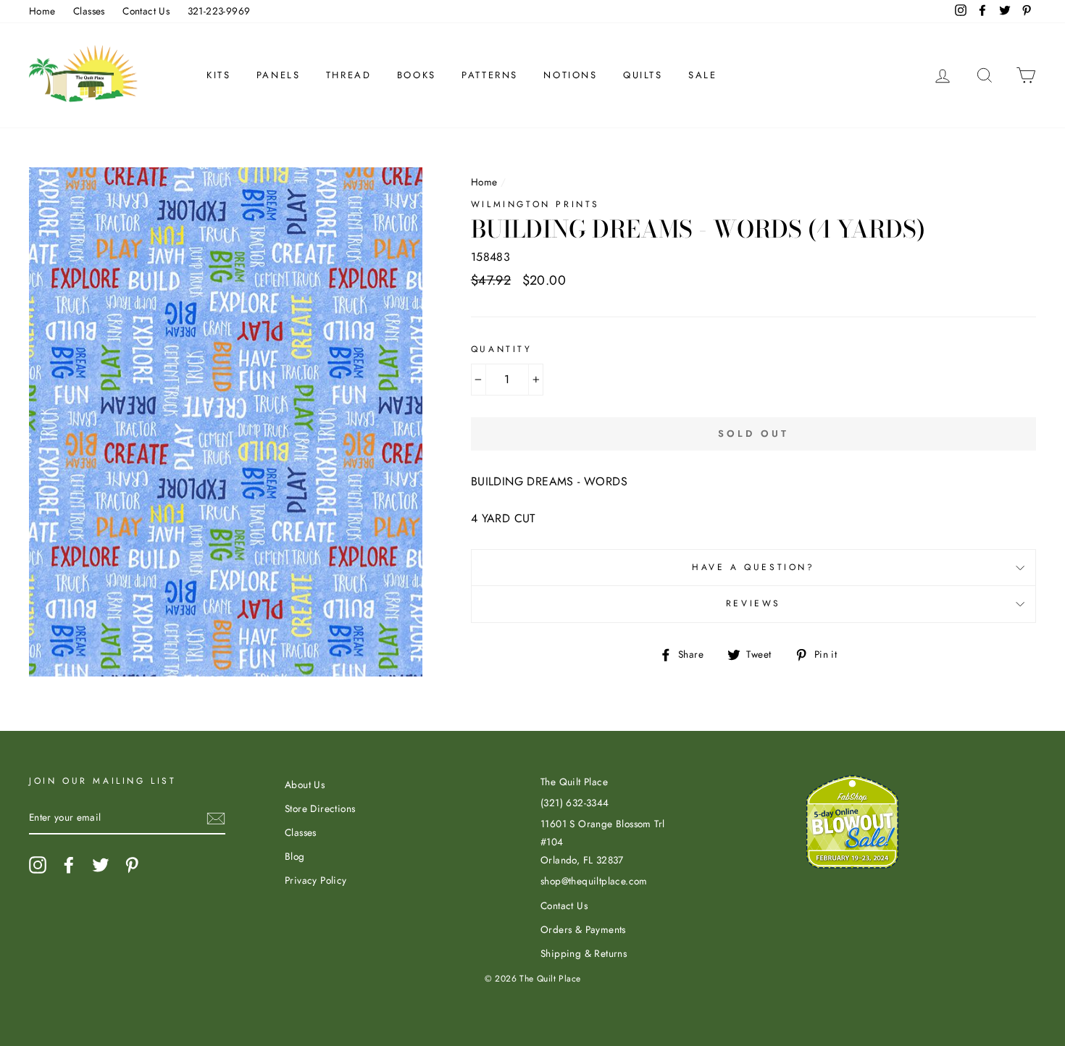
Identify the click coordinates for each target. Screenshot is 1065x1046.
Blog (295, 856)
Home (42, 11)
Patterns (490, 75)
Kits (218, 75)
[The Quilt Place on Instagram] (37, 865)
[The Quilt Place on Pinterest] (132, 865)
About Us (305, 784)
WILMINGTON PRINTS (535, 204)
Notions (570, 75)
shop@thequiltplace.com (594, 881)
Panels (278, 75)
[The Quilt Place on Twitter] (100, 865)
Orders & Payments (583, 929)
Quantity (501, 349)
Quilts (643, 75)
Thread (349, 75)
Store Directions (320, 808)
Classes (89, 11)
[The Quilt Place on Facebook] (69, 865)
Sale (702, 75)
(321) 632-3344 (574, 802)
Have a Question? (753, 567)
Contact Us (146, 11)
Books (416, 75)
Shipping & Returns (583, 953)
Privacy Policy (316, 880)
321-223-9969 (219, 11)
